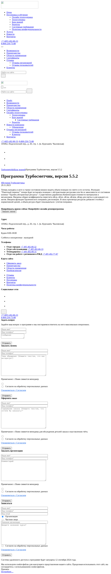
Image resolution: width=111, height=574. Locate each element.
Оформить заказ (13, 263)
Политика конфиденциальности (27, 29)
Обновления (17, 127)
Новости (10, 34)
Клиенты (10, 67)
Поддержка (11, 280)
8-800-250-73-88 (8, 43)
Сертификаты (12, 58)
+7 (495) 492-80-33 (9, 41)
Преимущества (13, 53)
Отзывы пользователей (22, 65)
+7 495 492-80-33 (35, 249)
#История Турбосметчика (13, 183)
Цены (9, 12)
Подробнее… (7, 571)
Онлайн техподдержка (22, 17)
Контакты (11, 36)
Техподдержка (18, 19)
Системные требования (23, 27)
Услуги (9, 32)
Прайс (9, 100)
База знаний (17, 22)
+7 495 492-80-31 (29, 251)
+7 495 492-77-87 (50, 254)
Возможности (12, 50)
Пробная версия (13, 270)
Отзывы (10, 60)
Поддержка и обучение (17, 15)
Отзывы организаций (22, 63)
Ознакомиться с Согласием (13, 390)
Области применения (16, 55)
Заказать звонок (8, 212)
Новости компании (15, 125)
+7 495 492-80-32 (28, 247)
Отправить (6, 343)
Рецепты (16, 24)
